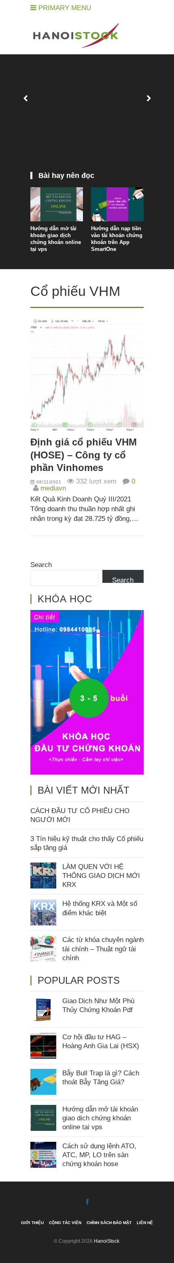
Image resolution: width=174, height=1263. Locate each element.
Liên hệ (145, 1222)
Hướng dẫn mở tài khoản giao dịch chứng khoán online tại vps (55, 238)
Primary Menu (63, 8)
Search (41, 565)
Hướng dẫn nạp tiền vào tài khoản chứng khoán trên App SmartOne (116, 238)
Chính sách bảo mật (109, 1222)
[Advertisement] (87, 117)
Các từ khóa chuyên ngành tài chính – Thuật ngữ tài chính (103, 948)
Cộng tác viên (65, 1222)
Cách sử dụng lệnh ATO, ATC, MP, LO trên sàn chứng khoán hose (99, 1155)
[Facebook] (87, 1202)
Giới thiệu (32, 1222)
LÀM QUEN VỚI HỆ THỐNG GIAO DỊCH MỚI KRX (101, 875)
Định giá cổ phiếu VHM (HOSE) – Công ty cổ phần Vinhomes (83, 455)
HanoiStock (106, 1241)
